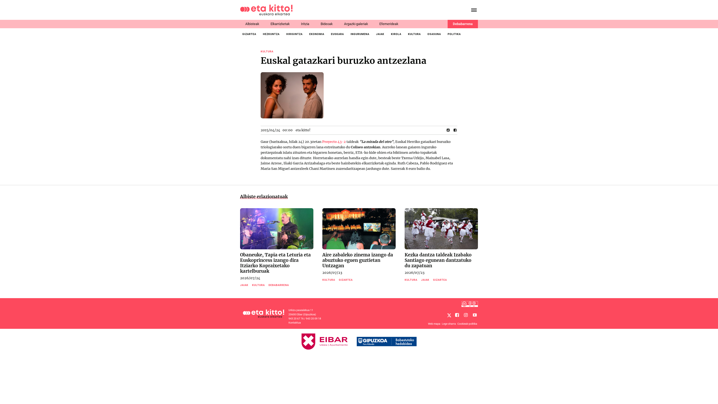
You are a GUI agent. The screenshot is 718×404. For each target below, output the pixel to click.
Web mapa (434, 323)
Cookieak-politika (467, 323)
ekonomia (316, 34)
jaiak (380, 34)
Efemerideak (388, 24)
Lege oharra (449, 323)
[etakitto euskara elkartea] (266, 9)
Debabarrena (463, 24)
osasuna (434, 34)
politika (454, 34)
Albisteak (252, 24)
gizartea (249, 34)
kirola (396, 34)
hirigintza (294, 34)
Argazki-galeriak (356, 24)
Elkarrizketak (280, 24)
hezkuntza (271, 34)
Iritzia (305, 24)
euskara (337, 34)
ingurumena (360, 34)
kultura (414, 34)
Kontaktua (295, 322)
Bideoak (327, 24)
